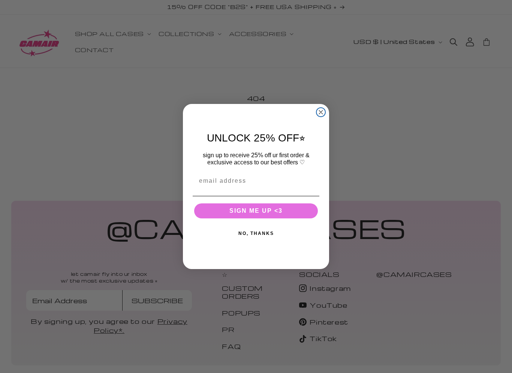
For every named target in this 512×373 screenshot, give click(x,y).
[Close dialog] (320, 112)
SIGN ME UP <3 (256, 211)
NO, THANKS (256, 233)
